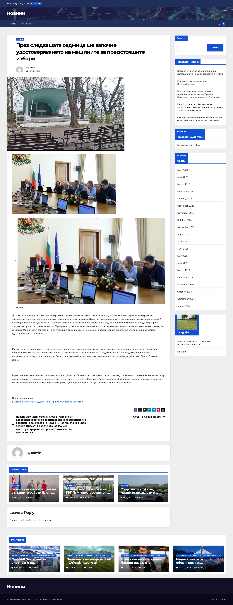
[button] (219, 23)
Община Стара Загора (147, 416)
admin (32, 67)
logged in (27, 520)
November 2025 (185, 213)
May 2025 (182, 256)
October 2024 (184, 291)
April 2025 (182, 263)
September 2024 (186, 299)
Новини (16, 13)
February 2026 (185, 191)
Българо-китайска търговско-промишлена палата (194, 343)
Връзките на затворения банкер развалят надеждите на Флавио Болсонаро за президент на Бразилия (198, 94)
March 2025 (183, 270)
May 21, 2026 (20, 568)
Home (13, 24)
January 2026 (184, 198)
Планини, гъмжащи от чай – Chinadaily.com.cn (88, 561)
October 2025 (184, 220)
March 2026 (183, 184)
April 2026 (182, 177)
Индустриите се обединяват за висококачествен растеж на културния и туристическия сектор (200, 107)
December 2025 (185, 205)
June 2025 (183, 248)
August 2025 (184, 234)
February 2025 (185, 277)
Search (181, 38)
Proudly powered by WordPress (20, 599)
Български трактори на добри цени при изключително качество (47, 401)
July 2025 (182, 241)
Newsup (45, 599)
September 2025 (186, 227)
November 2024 (186, 284)
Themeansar (57, 599)
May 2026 (182, 170)
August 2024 (184, 306)
